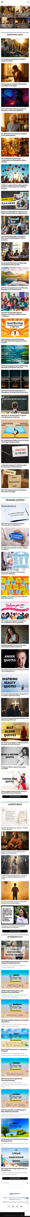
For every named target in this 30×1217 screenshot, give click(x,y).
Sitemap (18, 1199)
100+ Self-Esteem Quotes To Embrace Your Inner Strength (13, 491)
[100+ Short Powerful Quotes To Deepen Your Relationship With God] (15, 707)
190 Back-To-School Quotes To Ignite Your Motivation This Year (13, 416)
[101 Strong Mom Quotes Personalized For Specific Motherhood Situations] (15, 780)
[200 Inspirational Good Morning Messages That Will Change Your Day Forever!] (15, 327)
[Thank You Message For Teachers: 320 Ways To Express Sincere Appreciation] (15, 200)
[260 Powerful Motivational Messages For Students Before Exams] (15, 251)
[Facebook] (8, 1206)
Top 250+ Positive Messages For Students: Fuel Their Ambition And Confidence (13, 314)
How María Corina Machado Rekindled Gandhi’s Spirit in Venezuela (13, 926)
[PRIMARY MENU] (2, 2)
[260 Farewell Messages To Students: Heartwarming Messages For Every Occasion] (15, 225)
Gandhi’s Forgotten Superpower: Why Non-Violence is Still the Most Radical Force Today (14, 877)
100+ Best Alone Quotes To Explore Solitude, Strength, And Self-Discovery (15, 743)
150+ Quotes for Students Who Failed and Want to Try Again (13, 85)
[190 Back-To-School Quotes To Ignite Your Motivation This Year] (15, 404)
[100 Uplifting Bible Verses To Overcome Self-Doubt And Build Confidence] (15, 634)
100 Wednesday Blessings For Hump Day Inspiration (15, 1021)
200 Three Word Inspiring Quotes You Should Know (14, 1169)
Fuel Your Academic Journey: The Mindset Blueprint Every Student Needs (14, 902)
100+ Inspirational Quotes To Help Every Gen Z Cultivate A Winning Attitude (13, 621)
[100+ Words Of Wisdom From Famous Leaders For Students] (15, 561)
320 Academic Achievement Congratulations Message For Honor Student (13, 160)
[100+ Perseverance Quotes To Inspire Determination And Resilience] (15, 512)
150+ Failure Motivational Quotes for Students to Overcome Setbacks (13, 109)
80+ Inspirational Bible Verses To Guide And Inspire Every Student (15, 441)
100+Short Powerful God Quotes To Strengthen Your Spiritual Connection (14, 391)
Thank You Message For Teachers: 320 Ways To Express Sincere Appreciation (14, 212)
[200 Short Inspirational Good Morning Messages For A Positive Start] (15, 276)
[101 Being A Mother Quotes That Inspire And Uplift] (15, 756)
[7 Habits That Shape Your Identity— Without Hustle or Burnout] (15, 816)
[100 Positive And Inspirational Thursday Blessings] (15, 1067)
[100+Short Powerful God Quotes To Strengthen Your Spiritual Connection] (15, 379)
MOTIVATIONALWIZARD (15, 1197)
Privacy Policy (21, 1215)
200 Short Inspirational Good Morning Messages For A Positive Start (14, 288)
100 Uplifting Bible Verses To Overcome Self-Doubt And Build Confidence (13, 646)
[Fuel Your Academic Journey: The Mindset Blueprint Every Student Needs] (15, 890)
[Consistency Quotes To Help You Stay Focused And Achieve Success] (15, 453)
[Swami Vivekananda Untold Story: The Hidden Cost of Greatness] (15, 840)
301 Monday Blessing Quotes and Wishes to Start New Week (12, 991)
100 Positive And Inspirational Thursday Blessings (11, 1079)
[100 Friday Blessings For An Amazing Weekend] (15, 1038)
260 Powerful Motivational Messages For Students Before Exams (14, 264)
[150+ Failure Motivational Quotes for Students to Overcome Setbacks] (15, 97)
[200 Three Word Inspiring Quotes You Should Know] (15, 1157)
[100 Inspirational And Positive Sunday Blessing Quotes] (15, 1127)
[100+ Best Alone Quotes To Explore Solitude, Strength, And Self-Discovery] (15, 731)
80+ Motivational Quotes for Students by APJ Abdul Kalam (14, 134)
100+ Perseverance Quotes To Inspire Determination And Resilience (13, 524)
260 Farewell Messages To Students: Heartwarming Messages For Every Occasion (13, 238)
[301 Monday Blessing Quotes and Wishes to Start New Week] (15, 979)
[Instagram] (17, 1206)
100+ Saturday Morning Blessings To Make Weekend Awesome (13, 1110)
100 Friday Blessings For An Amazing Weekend (14, 1050)
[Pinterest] (21, 1206)
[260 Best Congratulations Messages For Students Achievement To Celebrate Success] (15, 173)
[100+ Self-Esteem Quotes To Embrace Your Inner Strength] (15, 478)
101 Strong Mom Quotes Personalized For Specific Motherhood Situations (14, 792)
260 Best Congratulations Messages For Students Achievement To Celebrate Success (14, 186)
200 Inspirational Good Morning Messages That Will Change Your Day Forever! (14, 341)
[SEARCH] (27, 1182)
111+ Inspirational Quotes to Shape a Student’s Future (13, 60)
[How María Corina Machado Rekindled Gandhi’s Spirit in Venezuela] (15, 915)
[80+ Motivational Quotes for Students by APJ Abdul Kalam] (15, 122)
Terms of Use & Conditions (10, 1215)
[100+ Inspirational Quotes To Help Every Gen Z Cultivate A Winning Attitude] (15, 610)
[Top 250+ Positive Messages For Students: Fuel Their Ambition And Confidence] (15, 301)
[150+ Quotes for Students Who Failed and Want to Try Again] (15, 72)
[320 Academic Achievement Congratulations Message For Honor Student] (15, 147)
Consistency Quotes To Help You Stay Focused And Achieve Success (14, 466)
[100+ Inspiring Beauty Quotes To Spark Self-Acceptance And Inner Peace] (15, 683)
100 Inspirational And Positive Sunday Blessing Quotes (14, 1140)
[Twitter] (13, 1206)
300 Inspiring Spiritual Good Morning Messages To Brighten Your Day (14, 366)
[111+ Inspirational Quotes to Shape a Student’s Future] (15, 47)
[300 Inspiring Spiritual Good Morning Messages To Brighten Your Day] (15, 354)
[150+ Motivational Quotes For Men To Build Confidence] (15, 536)
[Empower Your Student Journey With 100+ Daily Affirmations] (15, 585)
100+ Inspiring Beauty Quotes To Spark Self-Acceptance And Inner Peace (15, 694)
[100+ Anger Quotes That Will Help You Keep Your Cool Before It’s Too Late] (15, 658)
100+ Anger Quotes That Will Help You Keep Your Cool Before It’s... (15, 670)
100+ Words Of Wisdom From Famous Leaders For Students (13, 573)
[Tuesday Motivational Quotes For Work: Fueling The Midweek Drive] (15, 950)
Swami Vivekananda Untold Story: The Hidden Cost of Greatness (13, 852)
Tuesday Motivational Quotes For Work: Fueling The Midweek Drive (14, 962)
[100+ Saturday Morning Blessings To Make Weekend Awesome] (15, 1098)
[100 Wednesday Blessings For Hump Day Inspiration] (15, 1008)
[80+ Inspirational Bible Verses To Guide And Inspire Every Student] (15, 428)
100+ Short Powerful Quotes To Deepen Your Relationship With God (15, 719)
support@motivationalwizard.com (18, 1202)
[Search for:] (15, 1182)
